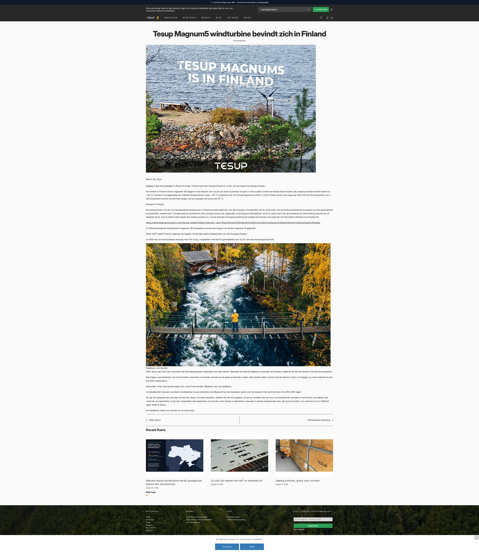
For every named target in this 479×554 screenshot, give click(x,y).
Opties (252, 547)
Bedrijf (206, 18)
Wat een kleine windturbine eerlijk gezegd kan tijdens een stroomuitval (174, 482)
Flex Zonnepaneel (193, 522)
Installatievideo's (233, 517)
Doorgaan (321, 9)
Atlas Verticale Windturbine (196, 517)
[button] (239, 306)
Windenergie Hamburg (319, 420)
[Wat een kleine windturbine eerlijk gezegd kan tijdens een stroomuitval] (174, 455)
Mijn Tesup (189, 18)
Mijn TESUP (150, 528)
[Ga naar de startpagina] (152, 17)
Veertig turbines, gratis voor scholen (298, 480)
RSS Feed (151, 492)
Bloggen (149, 525)
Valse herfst (155, 420)
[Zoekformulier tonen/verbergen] (321, 17)
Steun (247, 18)
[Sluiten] (476, 537)
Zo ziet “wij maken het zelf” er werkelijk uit (236, 480)
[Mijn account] (327, 17)
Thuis (148, 517)
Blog (219, 18)
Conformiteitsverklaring (236, 520)
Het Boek (232, 18)
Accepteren (227, 547)
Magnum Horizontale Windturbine (199, 520)
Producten (170, 18)
